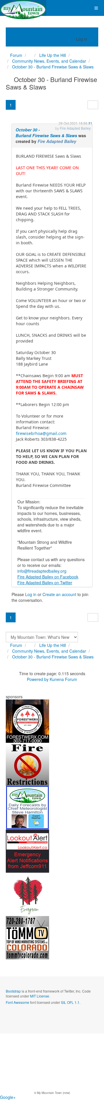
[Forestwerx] (27, 720)
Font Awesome (17, 1002)
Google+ (8, 1097)
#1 (90, 123)
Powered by (38, 679)
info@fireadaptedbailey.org (41, 571)
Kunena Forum (63, 679)
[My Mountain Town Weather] (27, 807)
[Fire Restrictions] (27, 764)
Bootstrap (13, 991)
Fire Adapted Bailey (57, 141)
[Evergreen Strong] (27, 894)
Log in (30, 594)
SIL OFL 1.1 (70, 1002)
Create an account (59, 594)
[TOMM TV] (27, 937)
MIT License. (40, 995)
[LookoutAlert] (27, 850)
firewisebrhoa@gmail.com (41, 433)
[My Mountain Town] (23, 8)
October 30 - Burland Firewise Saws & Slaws (46, 132)
